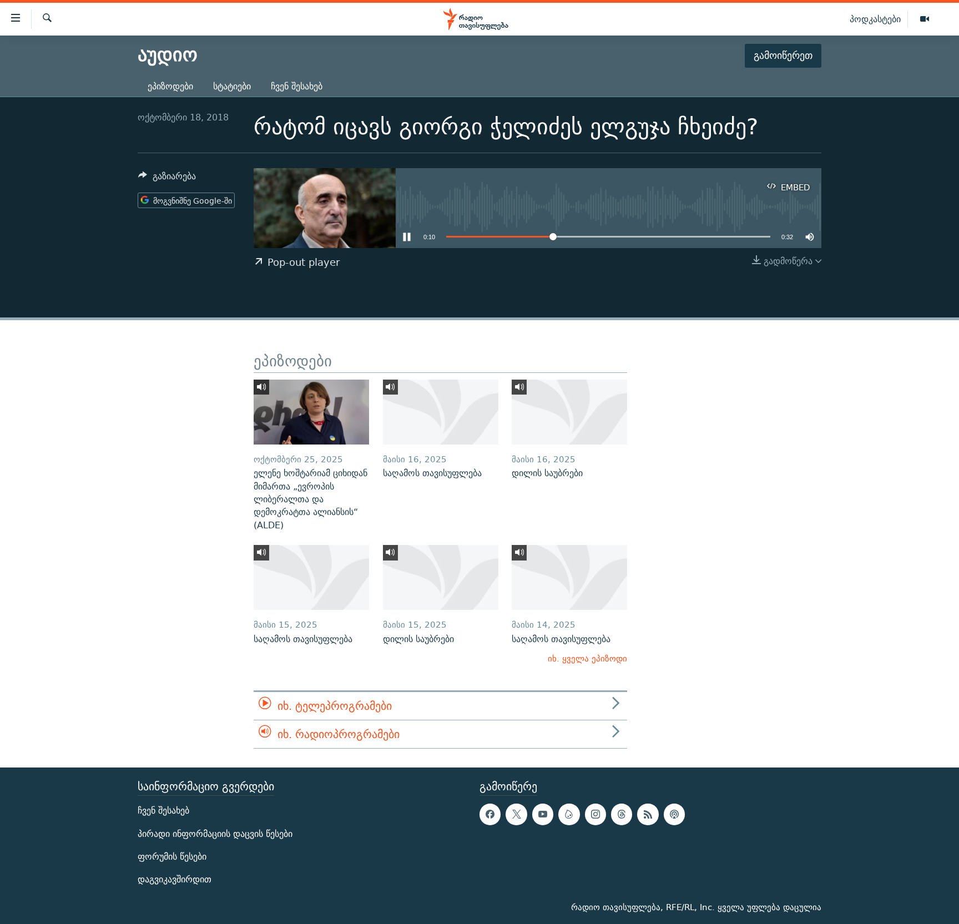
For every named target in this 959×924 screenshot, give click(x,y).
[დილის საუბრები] (569, 412)
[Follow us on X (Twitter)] (516, 814)
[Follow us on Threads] (621, 814)
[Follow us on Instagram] (595, 814)
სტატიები (232, 86)
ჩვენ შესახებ (296, 86)
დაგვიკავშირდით (174, 879)
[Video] (924, 19)
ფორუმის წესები (172, 857)
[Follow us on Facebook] (490, 814)
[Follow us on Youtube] (542, 814)
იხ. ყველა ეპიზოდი (587, 658)
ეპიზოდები (170, 86)
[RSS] (647, 814)
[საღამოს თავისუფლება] (440, 412)
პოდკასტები (875, 19)
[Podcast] (674, 814)
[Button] (167, 179)
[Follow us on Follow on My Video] (568, 814)
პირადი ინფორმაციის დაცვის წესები (215, 834)
